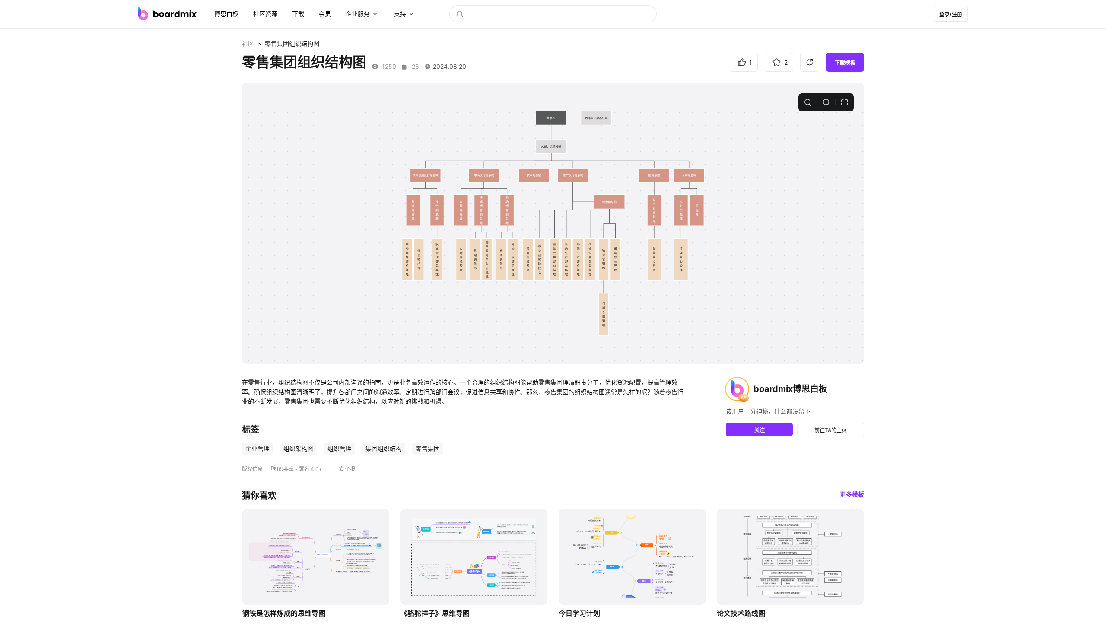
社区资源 (265, 13)
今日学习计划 (579, 613)
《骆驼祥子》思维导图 (435, 613)
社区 (248, 43)
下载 (298, 13)
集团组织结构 (383, 448)
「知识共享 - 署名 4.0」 (296, 469)
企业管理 (257, 448)
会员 (325, 13)
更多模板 (852, 494)
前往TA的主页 (830, 430)
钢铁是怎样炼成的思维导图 (283, 613)
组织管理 (339, 448)
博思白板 (226, 13)
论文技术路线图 (741, 613)
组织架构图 (298, 448)
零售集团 (428, 448)
